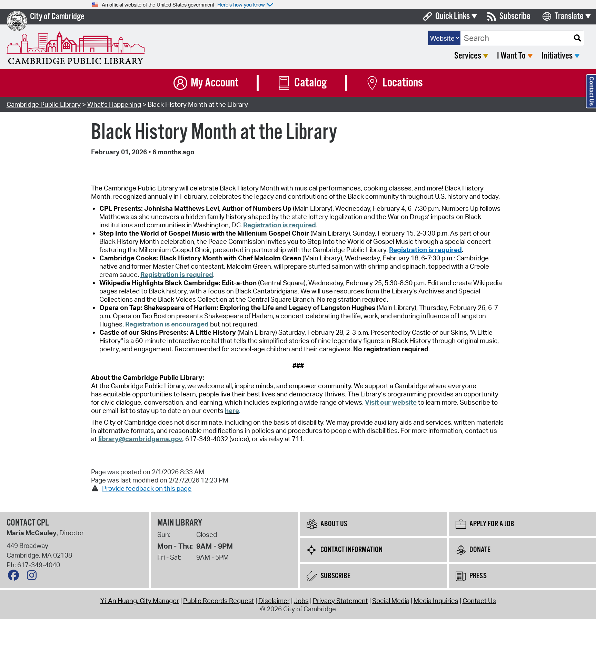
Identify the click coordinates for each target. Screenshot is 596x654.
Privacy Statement (340, 600)
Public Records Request (218, 600)
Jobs (301, 600)
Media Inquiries (436, 600)
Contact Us (479, 600)
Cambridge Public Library (44, 104)
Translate (569, 16)
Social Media (390, 600)
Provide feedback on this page (146, 488)
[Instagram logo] (33, 577)
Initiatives (557, 56)
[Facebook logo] (15, 577)
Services (467, 56)
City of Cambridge (57, 16)
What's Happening (114, 104)
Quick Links (452, 16)
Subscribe (514, 16)
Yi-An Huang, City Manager (139, 600)
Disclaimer (274, 600)
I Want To (511, 56)
